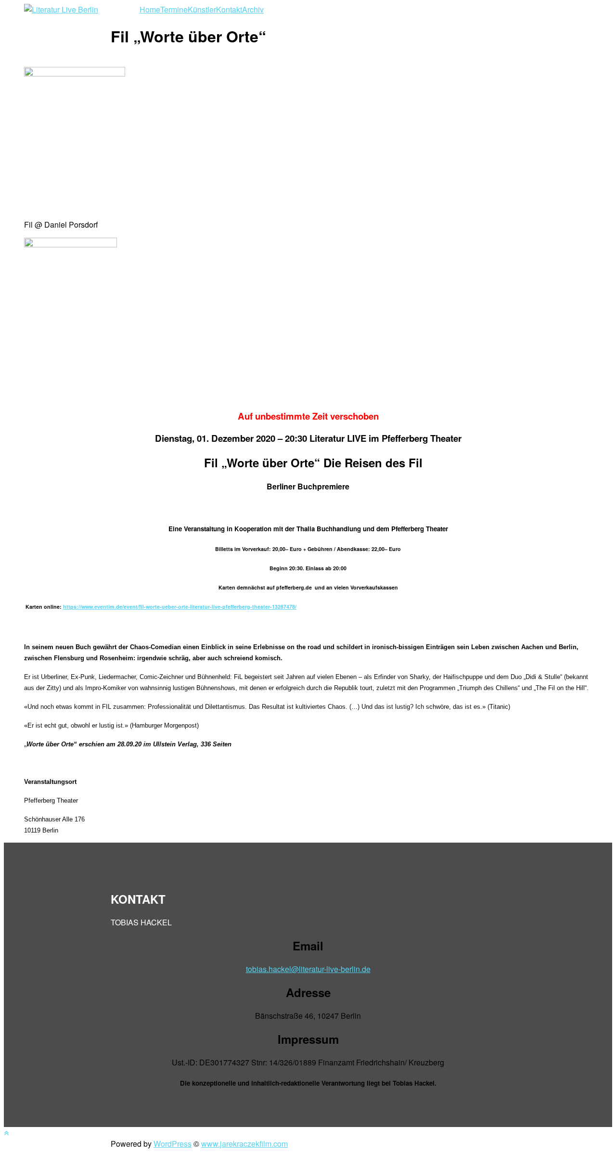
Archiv (253, 9)
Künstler (202, 9)
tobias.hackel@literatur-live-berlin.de (308, 968)
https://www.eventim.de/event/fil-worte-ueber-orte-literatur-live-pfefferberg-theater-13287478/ (179, 606)
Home (150, 9)
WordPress (173, 1143)
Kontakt (229, 9)
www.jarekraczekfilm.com (244, 1143)
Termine (174, 9)
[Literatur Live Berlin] (61, 9)
